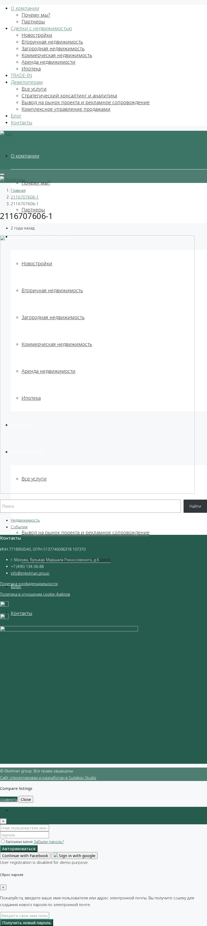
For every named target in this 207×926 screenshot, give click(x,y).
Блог (16, 115)
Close (26, 799)
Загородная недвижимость (53, 48)
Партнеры (33, 21)
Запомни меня (19, 841)
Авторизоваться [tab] (26, 810)
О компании (25, 8)
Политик (7, 583)
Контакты (21, 122)
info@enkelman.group (30, 573)
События (19, 526)
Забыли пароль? (49, 841)
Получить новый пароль (26, 922)
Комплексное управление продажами (66, 109)
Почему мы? (36, 15)
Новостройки (37, 35)
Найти (195, 506)
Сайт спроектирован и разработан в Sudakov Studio (48, 777)
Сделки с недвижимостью (41, 28)
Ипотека (31, 68)
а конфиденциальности (36, 583)
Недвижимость (25, 520)
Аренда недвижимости (48, 62)
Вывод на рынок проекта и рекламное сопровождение (86, 102)
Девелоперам (27, 82)
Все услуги (34, 89)
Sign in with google (76, 855)
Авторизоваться (18, 848)
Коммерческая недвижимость (57, 55)
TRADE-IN (21, 75)
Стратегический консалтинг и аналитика (69, 95)
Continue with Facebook (25, 855)
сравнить (9, 799)
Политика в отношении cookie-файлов (35, 594)
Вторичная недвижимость (52, 41)
